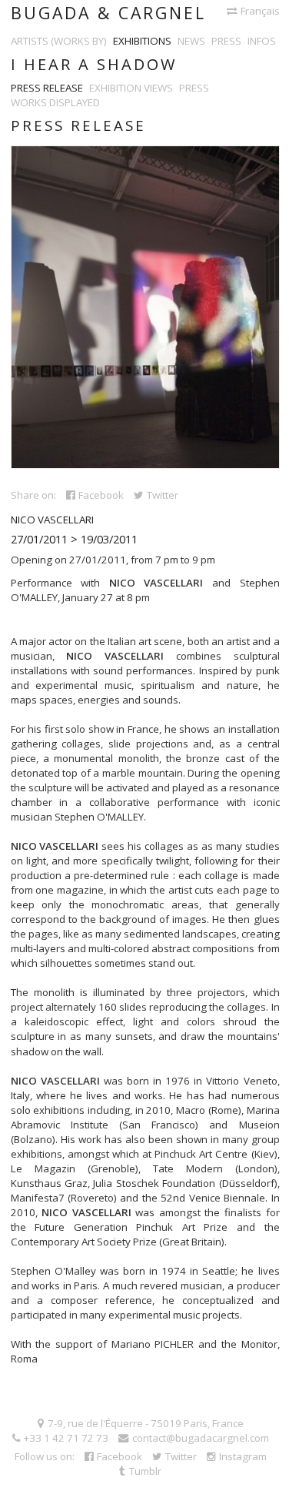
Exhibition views (131, 88)
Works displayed (55, 102)
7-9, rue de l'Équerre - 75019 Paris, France (146, 1423)
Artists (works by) (59, 41)
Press (226, 41)
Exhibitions (142, 41)
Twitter (162, 495)
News (191, 41)
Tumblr (145, 1471)
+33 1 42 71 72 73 (66, 1438)
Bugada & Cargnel (108, 13)
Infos (261, 41)
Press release (47, 88)
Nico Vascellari (52, 520)
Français (260, 11)
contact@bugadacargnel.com (200, 1438)
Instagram (243, 1456)
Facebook (101, 495)
